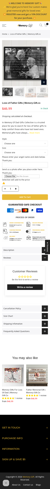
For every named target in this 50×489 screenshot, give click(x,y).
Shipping (6, 116)
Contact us (28, 484)
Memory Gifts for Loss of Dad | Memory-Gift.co (12, 392)
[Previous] (6, 63)
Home (4, 34)
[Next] (44, 63)
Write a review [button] (25, 287)
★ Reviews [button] (47, 247)
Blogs (38, 484)
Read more (34, 132)
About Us (16, 484)
